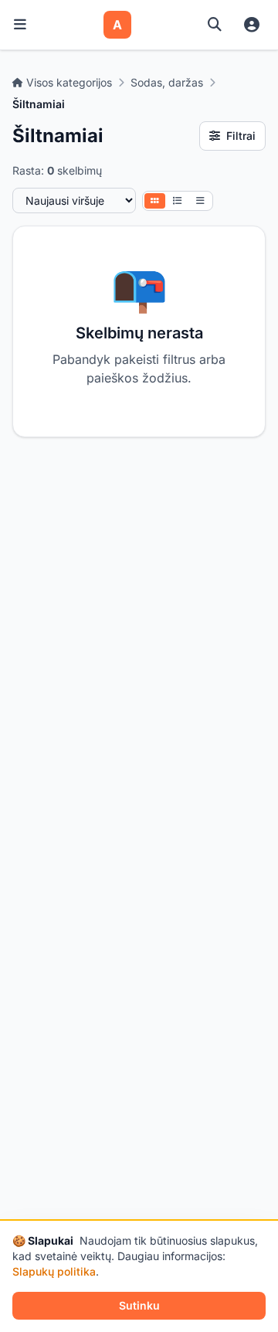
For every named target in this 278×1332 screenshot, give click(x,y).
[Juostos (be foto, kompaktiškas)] (200, 201)
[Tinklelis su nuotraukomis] (154, 201)
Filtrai (241, 135)
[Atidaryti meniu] (20, 25)
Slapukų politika (54, 1271)
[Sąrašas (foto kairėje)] (177, 201)
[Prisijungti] (252, 25)
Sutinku (139, 1305)
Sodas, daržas (167, 82)
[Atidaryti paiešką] (215, 25)
